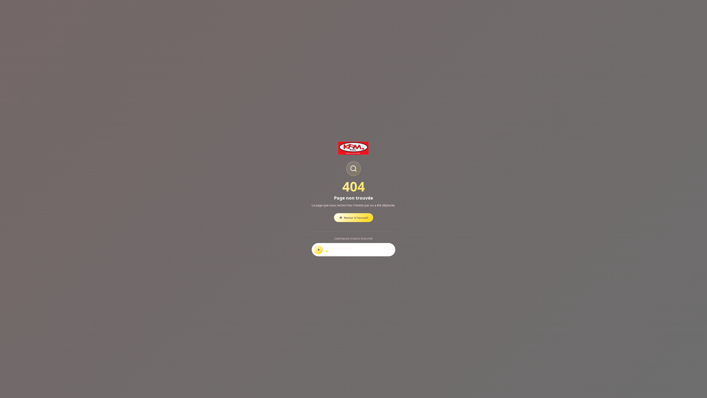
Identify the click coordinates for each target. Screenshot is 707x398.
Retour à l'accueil (356, 217)
